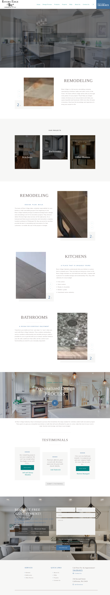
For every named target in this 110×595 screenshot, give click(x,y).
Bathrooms (29, 575)
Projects (56, 577)
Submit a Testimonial (55, 484)
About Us (56, 572)
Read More (55, 468)
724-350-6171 (103, 5)
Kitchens (28, 572)
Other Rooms (29, 577)
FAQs (55, 575)
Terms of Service (74, 541)
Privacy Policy (62, 541)
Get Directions (79, 584)
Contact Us (57, 580)
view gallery (27, 160)
